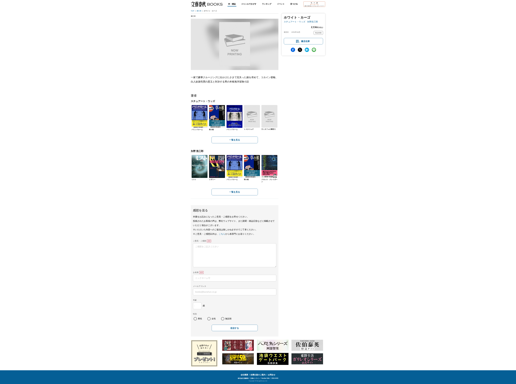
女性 (214, 319)
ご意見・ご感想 (199, 241)
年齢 (195, 300)
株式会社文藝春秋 (243, 378)
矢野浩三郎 (312, 22)
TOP (192, 11)
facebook (293, 50)
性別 (195, 314)
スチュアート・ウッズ (294, 22)
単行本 (199, 11)
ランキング (266, 4)
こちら (222, 234)
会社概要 (244, 375)
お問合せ (271, 375)
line (314, 50)
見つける (294, 4)
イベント (281, 4)
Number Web (265, 378)
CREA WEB (274, 378)
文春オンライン (255, 378)
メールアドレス (199, 286)
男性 (200, 319)
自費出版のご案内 (258, 375)
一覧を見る (234, 140)
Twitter (300, 50)
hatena (307, 50)
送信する (234, 328)
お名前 (196, 272)
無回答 (228, 319)
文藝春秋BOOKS (207, 4)
